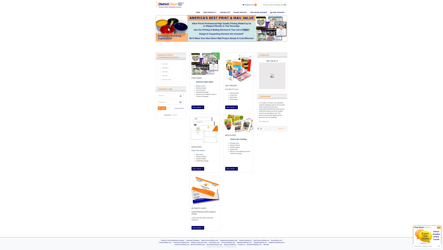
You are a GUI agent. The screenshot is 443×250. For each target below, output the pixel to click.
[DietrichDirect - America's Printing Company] (170, 5)
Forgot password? (179, 108)
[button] (180, 102)
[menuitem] (198, 12)
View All (280, 128)
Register (175, 115)
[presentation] (272, 76)
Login (163, 108)
